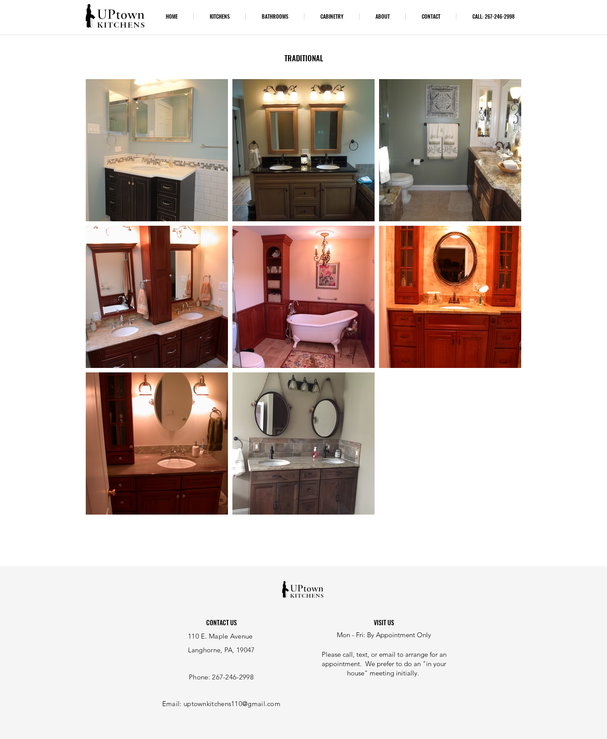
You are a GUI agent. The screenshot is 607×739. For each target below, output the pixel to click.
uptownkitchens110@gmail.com (232, 703)
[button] (219, 16)
